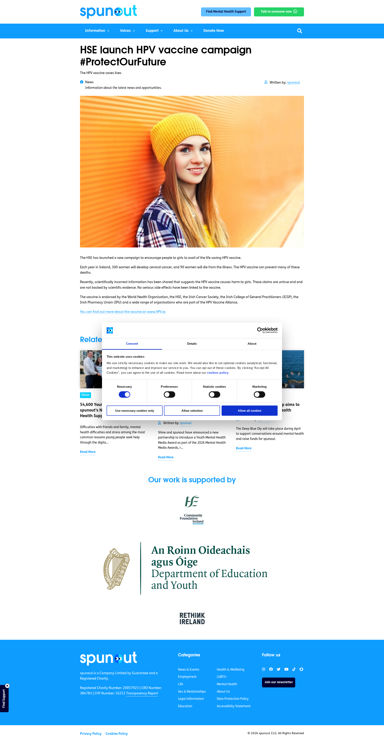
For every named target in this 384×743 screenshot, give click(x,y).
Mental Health (227, 684)
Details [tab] (192, 343)
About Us (181, 31)
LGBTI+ (222, 677)
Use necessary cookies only (134, 410)
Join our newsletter (278, 682)
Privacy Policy (91, 734)
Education (185, 706)
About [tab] (252, 343)
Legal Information (191, 699)
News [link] (85, 395)
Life (180, 684)
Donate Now (213, 31)
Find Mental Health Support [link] (226, 11)
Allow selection (192, 410)
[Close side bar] (7, 685)
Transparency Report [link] (142, 693)
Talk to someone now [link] (276, 11)
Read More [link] (88, 452)
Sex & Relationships (192, 691)
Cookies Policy (117, 734)
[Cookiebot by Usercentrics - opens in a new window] (260, 330)
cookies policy (217, 372)
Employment (187, 677)
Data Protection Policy (233, 699)
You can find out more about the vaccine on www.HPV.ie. (123, 312)
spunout (293, 82)
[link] (108, 658)
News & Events (188, 669)
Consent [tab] (132, 343)
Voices (125, 31)
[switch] (169, 394)
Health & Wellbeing (230, 669)
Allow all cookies (249, 410)
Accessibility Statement (234, 706)
